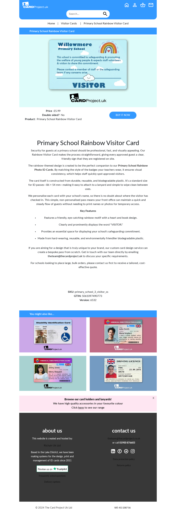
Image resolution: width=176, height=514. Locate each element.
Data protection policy (124, 459)
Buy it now (123, 115)
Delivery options (52, 482)
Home (51, 23)
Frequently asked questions (52, 476)
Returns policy (124, 465)
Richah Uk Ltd (52, 445)
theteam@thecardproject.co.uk (124, 439)
